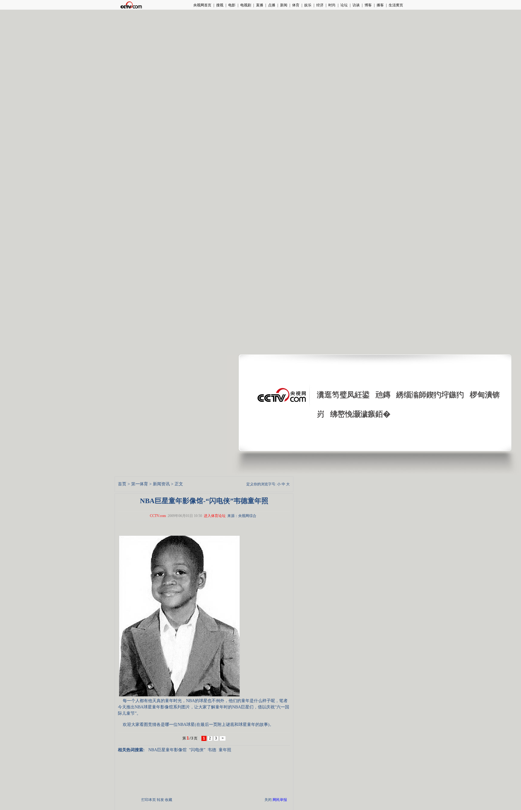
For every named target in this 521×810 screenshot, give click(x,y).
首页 (122, 484)
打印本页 (148, 800)
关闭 (268, 800)
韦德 (212, 750)
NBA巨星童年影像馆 (167, 750)
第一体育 (139, 484)
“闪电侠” (197, 750)
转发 (160, 800)
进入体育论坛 (215, 516)
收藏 (168, 800)
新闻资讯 (161, 484)
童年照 (225, 750)
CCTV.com (158, 516)
